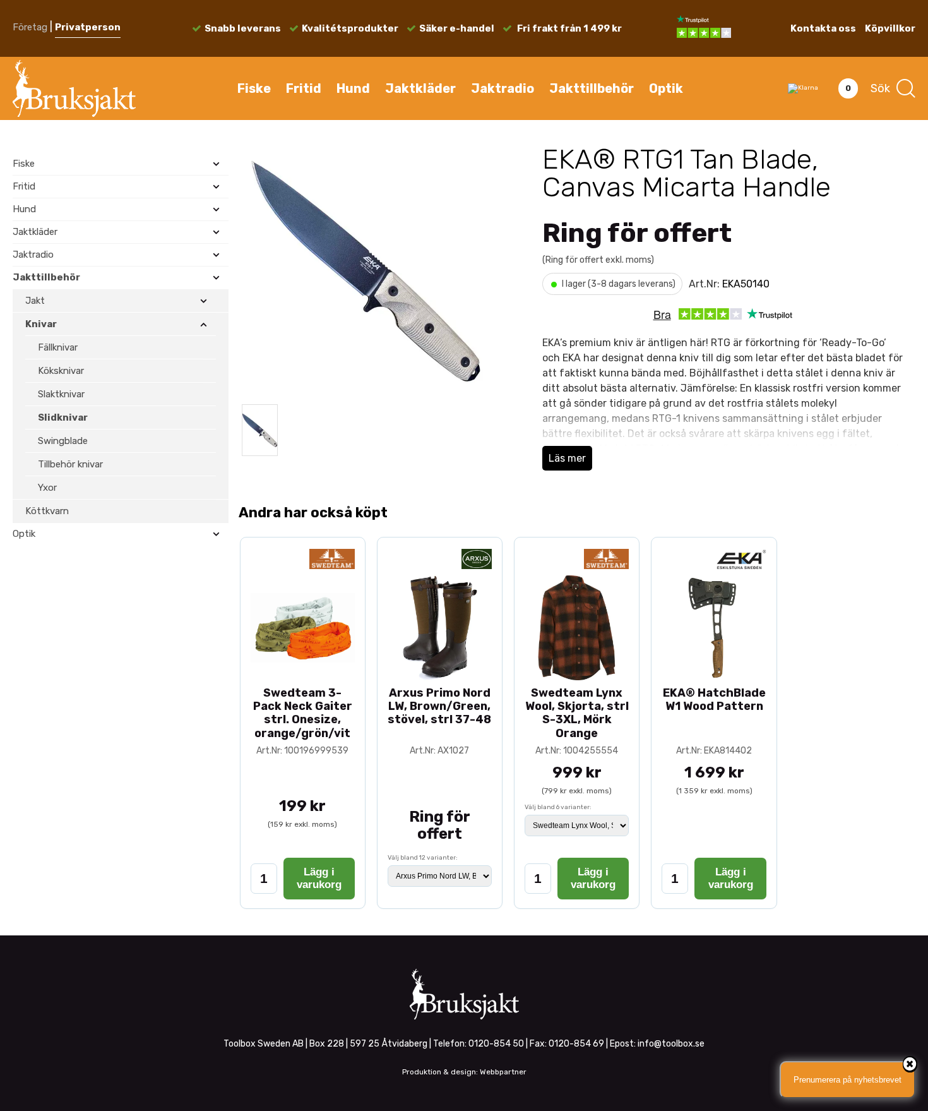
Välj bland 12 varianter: (423, 858)
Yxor (47, 487)
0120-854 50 (496, 1043)
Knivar (41, 324)
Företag (30, 27)
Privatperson (88, 27)
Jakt (35, 300)
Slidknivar (63, 417)
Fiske (254, 88)
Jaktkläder (420, 88)
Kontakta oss (823, 28)
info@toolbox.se (671, 1043)
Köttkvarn (47, 511)
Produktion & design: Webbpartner (464, 1071)
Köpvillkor (890, 28)
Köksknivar (61, 370)
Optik (666, 88)
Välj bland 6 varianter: (558, 807)
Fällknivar (58, 347)
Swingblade (63, 441)
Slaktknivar (61, 394)
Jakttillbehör (591, 88)
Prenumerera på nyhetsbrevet (847, 1079)
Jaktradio (502, 88)
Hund (353, 88)
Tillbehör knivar (70, 464)
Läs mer (567, 458)
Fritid (303, 88)
